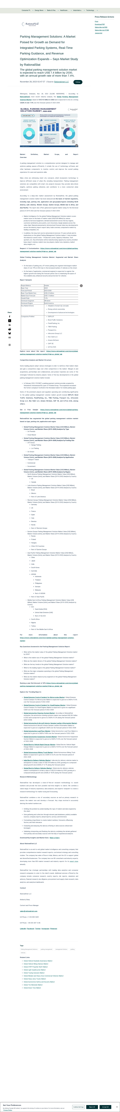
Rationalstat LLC (61, 82)
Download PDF (100, 24)
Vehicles (23, 952)
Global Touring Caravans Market (34, 973)
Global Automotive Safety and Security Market (39, 982)
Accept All (105, 1107)
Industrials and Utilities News (77, 10)
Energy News (39, 10)
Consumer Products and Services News (26, 10)
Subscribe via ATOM (102, 30)
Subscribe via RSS (101, 27)
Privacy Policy (7, 1110)
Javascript (98, 33)
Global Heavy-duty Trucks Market (35, 979)
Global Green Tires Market (32, 988)
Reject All (92, 1107)
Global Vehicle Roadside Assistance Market (38, 961)
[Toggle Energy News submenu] (45, 10)
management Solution (61, 949)
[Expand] (76, 145)
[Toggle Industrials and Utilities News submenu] (84, 10)
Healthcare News (64, 10)
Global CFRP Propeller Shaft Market (36, 967)
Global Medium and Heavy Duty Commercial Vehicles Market (44, 976)
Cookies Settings (78, 1107)
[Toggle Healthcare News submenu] (71, 10)
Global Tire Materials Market (33, 985)
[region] (60, 1107)
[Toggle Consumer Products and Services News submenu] (33, 10)
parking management (46, 949)
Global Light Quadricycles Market (35, 970)
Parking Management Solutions (29, 949)
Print (96, 21)
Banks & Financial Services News (51, 10)
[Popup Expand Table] (81, 285)
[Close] (117, 1107)
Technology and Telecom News (91, 10)
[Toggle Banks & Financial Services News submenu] (58, 10)
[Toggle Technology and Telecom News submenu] (97, 10)
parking (72, 949)
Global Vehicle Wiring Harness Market (36, 964)
